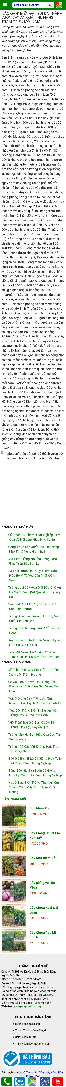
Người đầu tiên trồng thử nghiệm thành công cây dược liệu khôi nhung (33, 787)
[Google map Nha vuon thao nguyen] (32, 1081)
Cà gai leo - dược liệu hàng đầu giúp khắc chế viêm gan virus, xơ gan (33, 686)
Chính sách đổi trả (25, 1037)
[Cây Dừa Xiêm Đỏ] (14, 866)
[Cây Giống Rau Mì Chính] (14, 940)
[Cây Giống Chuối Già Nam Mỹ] (14, 841)
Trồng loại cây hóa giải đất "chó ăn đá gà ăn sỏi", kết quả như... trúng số (34, 592)
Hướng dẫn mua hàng (27, 1023)
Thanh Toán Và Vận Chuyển (31, 1030)
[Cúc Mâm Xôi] (14, 816)
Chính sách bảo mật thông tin (32, 1043)
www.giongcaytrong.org (27, 1006)
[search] (50, 5)
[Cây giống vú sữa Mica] (14, 891)
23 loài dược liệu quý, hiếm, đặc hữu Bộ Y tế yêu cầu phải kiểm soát (32, 575)
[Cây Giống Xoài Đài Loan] (14, 916)
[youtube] (57, 1081)
